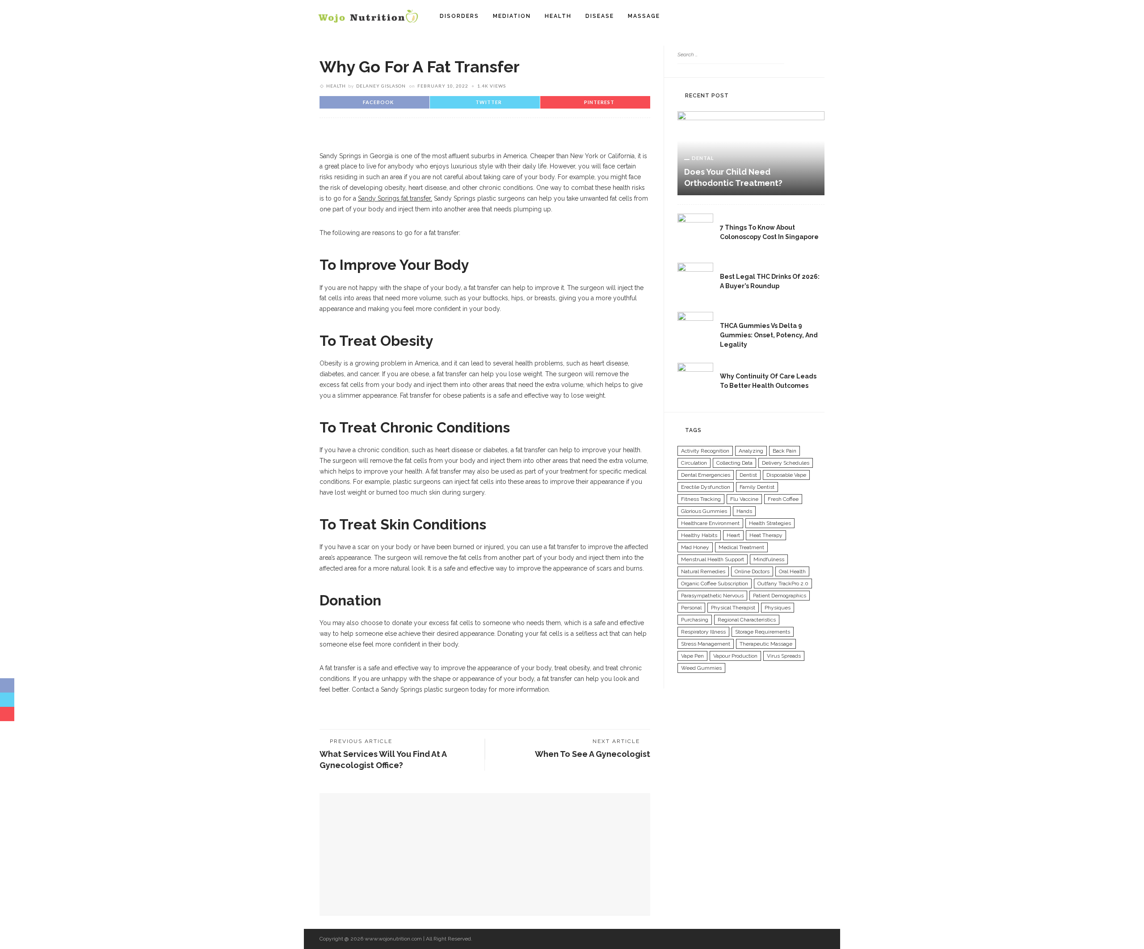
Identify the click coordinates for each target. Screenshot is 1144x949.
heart (733, 535)
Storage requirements (762, 632)
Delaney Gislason (381, 85)
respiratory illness (703, 632)
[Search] (821, 16)
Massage (644, 16)
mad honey (695, 547)
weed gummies (701, 668)
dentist (748, 475)
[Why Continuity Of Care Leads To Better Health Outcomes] (695, 379)
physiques (778, 608)
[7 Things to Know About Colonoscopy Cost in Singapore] (695, 231)
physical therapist (733, 608)
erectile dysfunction (705, 487)
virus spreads (784, 656)
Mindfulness (768, 559)
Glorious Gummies (704, 511)
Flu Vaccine (744, 499)
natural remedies (703, 571)
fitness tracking (701, 499)
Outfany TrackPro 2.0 (782, 583)
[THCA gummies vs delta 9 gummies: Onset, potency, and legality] (695, 329)
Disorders (459, 16)
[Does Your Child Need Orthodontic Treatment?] (750, 152)
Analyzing (751, 451)
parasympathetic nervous (712, 595)
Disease (599, 16)
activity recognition (705, 451)
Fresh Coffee (783, 499)
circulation (694, 463)
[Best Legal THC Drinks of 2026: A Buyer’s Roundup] (695, 280)
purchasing (694, 620)
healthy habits (699, 535)
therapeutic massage (766, 644)
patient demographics (779, 595)
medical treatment (741, 547)
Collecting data (734, 463)
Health (558, 16)
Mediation (512, 16)
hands (744, 511)
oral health (792, 571)
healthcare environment (710, 523)
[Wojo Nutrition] (368, 15)
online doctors (752, 571)
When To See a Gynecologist (592, 754)
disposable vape (786, 475)
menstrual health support (712, 559)
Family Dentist (757, 487)
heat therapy (765, 535)
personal (691, 608)
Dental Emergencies (705, 475)
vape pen (692, 656)
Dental (703, 158)
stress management (705, 644)
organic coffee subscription (714, 583)
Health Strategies (770, 523)
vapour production (735, 656)
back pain (784, 451)
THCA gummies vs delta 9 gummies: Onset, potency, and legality (769, 335)
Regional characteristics (747, 620)
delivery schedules (785, 463)
